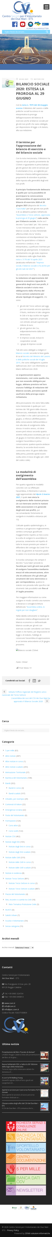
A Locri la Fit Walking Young (12, 1078)
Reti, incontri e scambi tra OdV (18, 899)
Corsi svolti (13, 831)
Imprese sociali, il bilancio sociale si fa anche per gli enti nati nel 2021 (33, 265)
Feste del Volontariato (14, 815)
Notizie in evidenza (13, 873)
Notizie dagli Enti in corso (20, 846)
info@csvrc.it (10, 1006)
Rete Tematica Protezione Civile (22, 904)
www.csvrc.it (10, 1003)
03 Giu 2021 (23, 79)
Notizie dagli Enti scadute (19, 852)
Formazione (10, 821)
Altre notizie (10, 756)
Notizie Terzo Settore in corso (22, 883)
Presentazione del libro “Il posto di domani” (18, 1052)
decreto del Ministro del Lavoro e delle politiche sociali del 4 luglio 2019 (33, 359)
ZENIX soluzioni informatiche (37, 1233)
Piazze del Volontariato (15, 894)
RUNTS (8, 910)
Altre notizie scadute (14, 767)
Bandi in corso (15, 788)
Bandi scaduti (14, 793)
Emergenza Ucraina (13, 810)
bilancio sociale (22, 353)
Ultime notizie (10, 1044)
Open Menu (46, 6)
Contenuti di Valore (13, 804)
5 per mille (9, 750)
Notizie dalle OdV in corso (20, 862)
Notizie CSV (39, 79)
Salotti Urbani (11, 915)
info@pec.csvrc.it (12, 1009)
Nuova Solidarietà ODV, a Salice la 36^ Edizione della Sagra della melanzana (19, 1065)
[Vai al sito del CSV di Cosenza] (27, 1207)
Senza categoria (12, 926)
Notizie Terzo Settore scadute (22, 888)
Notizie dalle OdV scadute (20, 867)
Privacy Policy (13, 1230)
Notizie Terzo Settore (14, 878)
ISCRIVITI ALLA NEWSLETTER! (38, 28)
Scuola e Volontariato (14, 920)
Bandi (7, 783)
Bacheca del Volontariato (16, 778)
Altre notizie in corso (14, 761)
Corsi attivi (13, 825)
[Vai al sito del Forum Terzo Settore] (34, 1207)
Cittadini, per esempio (14, 799)
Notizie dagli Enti (12, 842)
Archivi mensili (8, 947)
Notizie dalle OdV (12, 857)
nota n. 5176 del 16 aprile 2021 (29, 259)
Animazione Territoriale (15, 772)
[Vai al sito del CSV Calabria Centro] (21, 1207)
